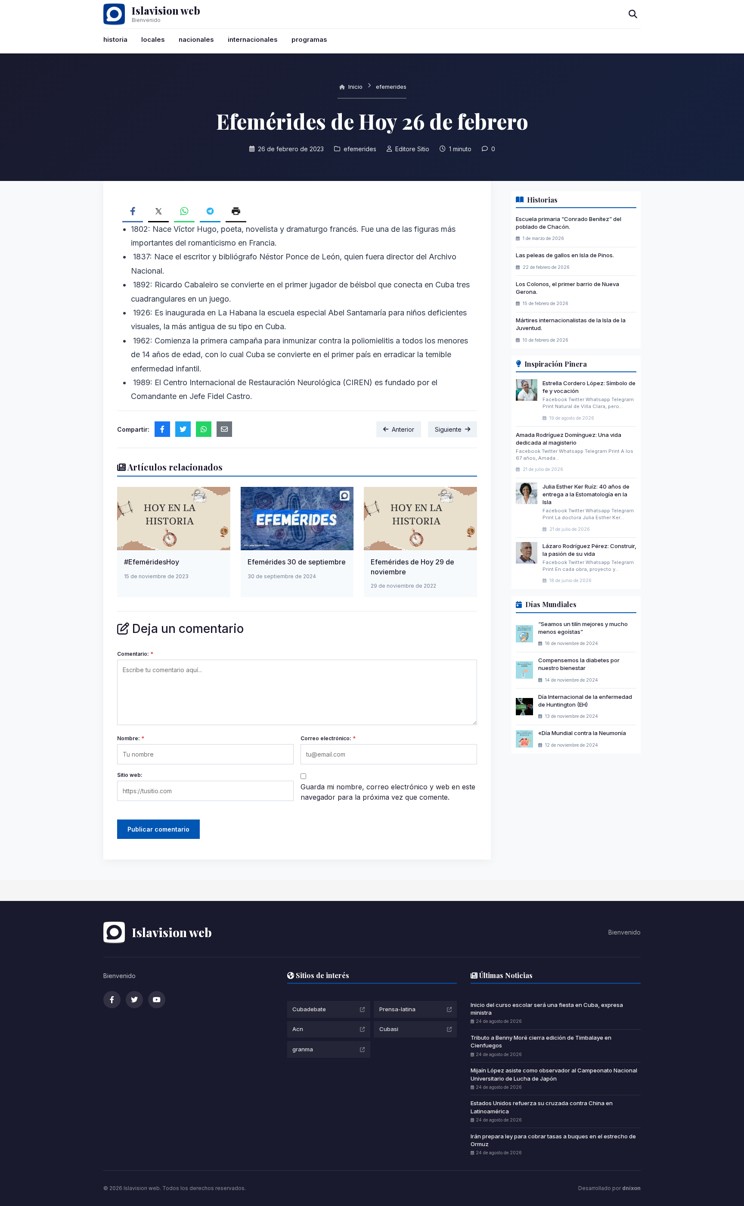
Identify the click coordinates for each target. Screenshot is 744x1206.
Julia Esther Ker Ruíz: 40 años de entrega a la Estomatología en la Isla (585, 494)
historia (115, 39)
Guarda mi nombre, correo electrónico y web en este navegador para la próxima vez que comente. (388, 791)
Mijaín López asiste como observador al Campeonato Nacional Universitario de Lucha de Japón (554, 1074)
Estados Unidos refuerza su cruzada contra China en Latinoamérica (542, 1107)
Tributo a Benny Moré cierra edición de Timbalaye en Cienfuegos (541, 1041)
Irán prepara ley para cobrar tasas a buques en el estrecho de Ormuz (553, 1140)
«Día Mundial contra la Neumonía (582, 732)
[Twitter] (134, 999)
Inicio (355, 86)
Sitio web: (130, 775)
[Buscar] (633, 14)
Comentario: (135, 654)
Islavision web (166, 10)
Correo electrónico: (328, 738)
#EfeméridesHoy (151, 562)
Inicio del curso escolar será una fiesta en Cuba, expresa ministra (547, 1008)
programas (309, 39)
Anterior (403, 429)
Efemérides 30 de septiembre (297, 562)
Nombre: (130, 738)
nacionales (196, 39)
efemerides (391, 86)
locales (153, 39)
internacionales (253, 39)
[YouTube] (156, 999)
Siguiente (448, 429)
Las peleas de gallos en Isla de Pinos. (565, 255)
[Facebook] (112, 999)
